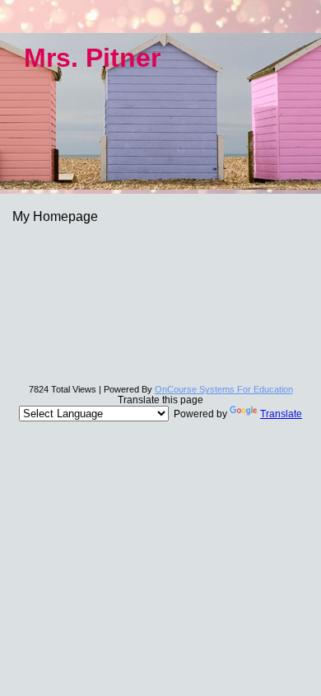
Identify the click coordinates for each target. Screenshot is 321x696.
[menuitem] (160, 216)
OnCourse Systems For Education (224, 389)
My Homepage (55, 216)
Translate (281, 414)
